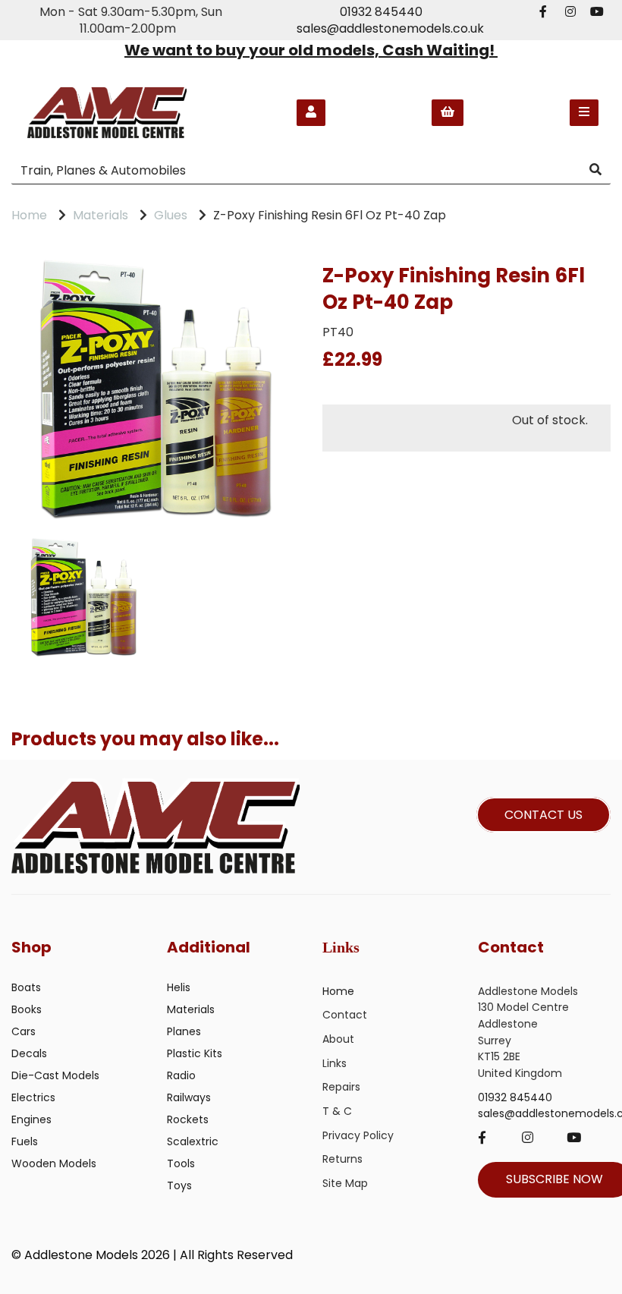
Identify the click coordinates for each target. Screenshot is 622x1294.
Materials (100, 215)
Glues (170, 215)
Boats (26, 987)
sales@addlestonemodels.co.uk (390, 28)
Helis (178, 987)
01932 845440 (381, 11)
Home (29, 215)
